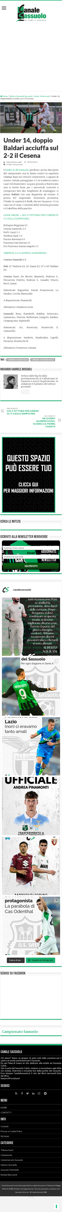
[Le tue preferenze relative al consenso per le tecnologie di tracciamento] (56, 1206)
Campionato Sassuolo (20, 1032)
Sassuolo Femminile (10, 1170)
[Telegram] (45, 1093)
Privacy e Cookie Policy (11, 1131)
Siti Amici (5, 1136)
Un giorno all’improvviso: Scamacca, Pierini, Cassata (44, 421)
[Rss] (16, 1093)
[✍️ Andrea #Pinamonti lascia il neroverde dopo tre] (31, 746)
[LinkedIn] (33, 1093)
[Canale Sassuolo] (31, 12)
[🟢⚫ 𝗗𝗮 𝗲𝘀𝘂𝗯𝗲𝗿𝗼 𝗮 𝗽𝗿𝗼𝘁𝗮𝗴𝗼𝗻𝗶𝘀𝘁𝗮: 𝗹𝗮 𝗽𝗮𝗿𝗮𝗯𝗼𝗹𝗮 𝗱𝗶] (31, 926)
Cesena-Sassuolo (18, 359)
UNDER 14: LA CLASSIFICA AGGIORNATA (25, 253)
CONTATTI (6, 1112)
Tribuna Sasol (7, 1150)
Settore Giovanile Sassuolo (20, 96)
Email (31, 553)
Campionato (6, 1155)
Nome (31, 544)
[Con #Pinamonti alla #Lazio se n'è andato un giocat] (31, 686)
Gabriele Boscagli (13, 162)
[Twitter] (27, 1093)
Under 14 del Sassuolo (17, 169)
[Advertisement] (31, 54)
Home (5, 96)
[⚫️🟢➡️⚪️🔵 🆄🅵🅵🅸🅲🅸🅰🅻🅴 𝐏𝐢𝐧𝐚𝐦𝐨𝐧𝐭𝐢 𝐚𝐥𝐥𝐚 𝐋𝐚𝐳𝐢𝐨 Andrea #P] (31, 806)
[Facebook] (21, 1093)
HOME (4, 1107)
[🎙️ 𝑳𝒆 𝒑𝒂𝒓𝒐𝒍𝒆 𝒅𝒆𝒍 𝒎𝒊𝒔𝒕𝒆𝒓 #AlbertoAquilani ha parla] (31, 627)
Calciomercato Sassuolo (12, 1160)
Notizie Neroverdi (9, 1174)
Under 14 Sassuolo (42, 96)
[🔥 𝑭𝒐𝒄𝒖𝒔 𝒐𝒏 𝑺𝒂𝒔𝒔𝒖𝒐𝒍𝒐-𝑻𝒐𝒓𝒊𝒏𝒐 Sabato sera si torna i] (31, 866)
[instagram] (39, 1093)
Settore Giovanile (9, 1165)
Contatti (4, 1126)
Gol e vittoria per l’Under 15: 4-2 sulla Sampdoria (23, 411)
